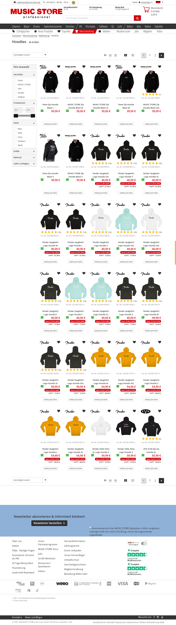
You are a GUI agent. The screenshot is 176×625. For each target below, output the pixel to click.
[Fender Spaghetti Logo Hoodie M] (50, 219)
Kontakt (16, 617)
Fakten (15, 545)
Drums (36, 26)
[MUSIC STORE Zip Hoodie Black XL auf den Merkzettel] (109, 66)
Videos (41, 571)
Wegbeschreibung (73, 569)
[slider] (15, 116)
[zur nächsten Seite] (161, 55)
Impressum (121, 622)
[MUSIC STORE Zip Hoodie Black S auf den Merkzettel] (83, 135)
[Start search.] (137, 18)
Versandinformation (74, 541)
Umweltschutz (71, 559)
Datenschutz (133, 622)
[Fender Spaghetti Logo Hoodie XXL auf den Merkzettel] (109, 135)
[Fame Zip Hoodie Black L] (50, 82)
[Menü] (146, 541)
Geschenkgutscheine (75, 564)
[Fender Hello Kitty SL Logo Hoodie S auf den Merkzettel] (109, 411)
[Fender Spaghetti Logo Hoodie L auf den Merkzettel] (83, 204)
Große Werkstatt (46, 558)
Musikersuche (123, 31)
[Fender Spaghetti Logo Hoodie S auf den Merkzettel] (134, 135)
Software (103, 26)
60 (110, 55)
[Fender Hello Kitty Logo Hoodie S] (126, 426)
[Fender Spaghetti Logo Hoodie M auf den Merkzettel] (58, 204)
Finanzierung (18, 567)
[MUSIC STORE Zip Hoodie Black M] (76, 82)
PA (80, 26)
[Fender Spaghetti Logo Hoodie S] (126, 150)
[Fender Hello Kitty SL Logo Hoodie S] (101, 426)
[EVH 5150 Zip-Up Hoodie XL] (151, 426)
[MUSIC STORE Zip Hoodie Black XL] (101, 82)
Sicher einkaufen (72, 550)
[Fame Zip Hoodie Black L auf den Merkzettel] (58, 66)
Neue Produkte (45, 31)
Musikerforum (99, 622)
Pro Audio (90, 26)
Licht (119, 26)
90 (115, 55)
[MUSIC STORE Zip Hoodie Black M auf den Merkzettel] (83, 66)
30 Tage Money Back (22, 563)
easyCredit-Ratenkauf (23, 572)
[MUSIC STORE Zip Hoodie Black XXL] (151, 82)
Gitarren (16, 26)
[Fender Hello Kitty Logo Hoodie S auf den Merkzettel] (134, 411)
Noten (148, 26)
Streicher (70, 26)
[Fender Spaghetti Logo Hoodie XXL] (101, 150)
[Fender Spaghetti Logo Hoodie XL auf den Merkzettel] (159, 135)
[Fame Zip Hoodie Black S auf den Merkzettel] (58, 135)
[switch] (144, 543)
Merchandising (87, 31)
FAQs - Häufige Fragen (23, 550)
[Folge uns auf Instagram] (158, 617)
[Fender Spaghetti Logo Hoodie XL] (151, 150)
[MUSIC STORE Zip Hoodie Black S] (76, 150)
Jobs (137, 31)
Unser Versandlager (74, 555)
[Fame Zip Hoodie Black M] (126, 82)
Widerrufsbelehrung (149, 622)
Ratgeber (147, 31)
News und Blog (32, 617)
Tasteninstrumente (53, 26)
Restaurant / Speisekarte (44, 565)
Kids (139, 26)
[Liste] (133, 55)
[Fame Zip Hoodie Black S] (50, 150)
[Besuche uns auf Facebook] (154, 617)
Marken (106, 31)
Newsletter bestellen (48, 523)
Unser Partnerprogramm (47, 543)
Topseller (66, 31)
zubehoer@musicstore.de (28, 2)
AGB (162, 622)
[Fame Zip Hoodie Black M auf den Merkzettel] (134, 66)
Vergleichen (50, 124)
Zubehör (159, 26)
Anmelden (146, 2)
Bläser (130, 26)
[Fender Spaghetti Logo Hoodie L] (76, 219)
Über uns (17, 541)
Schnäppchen (23, 31)
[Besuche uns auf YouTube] (162, 617)
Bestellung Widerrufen (75, 573)
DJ (113, 26)
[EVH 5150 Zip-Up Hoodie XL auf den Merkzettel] (159, 411)
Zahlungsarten (71, 545)
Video (159, 31)
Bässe (26, 26)
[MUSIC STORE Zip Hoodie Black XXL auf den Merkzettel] (159, 66)
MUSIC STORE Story (48, 549)
